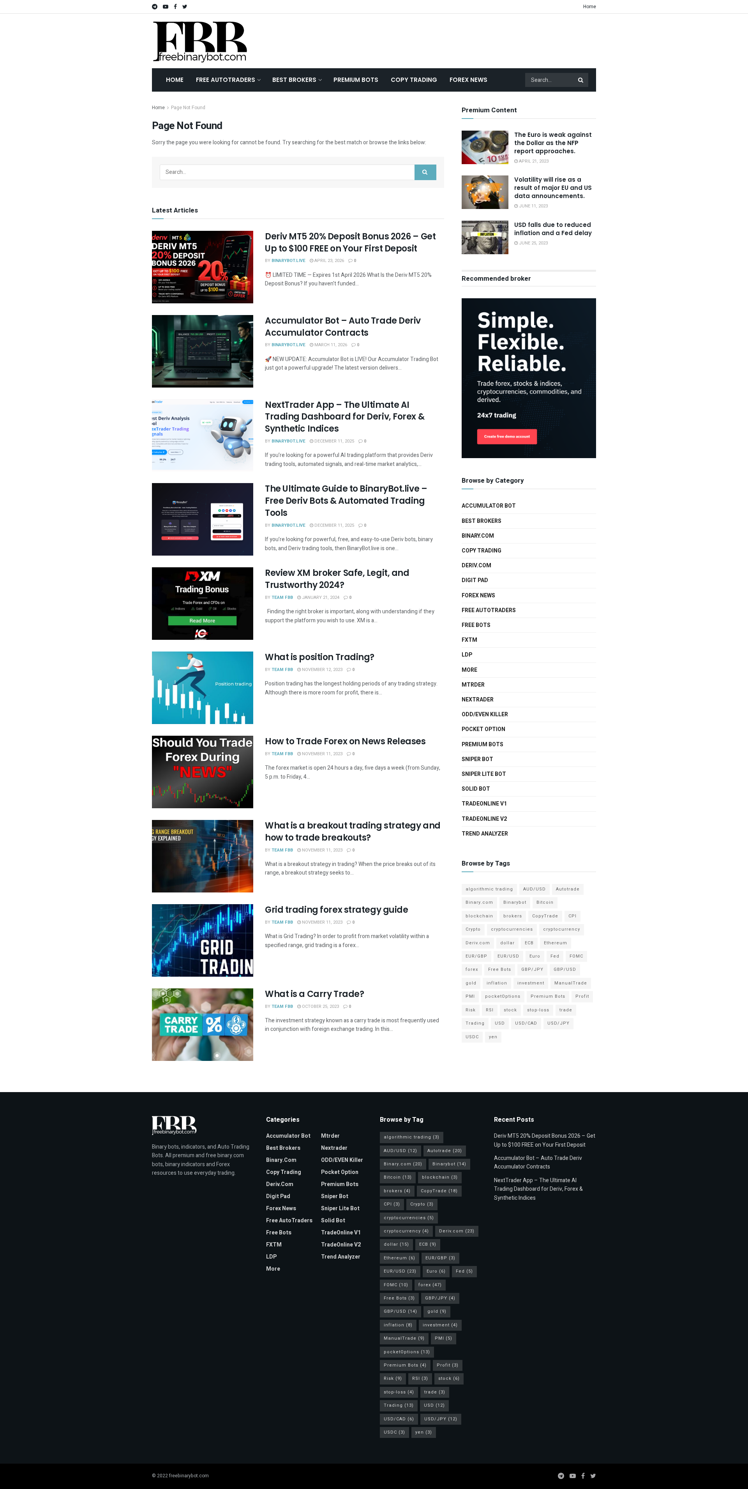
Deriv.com (476, 565)
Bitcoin (545, 902)
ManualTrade (570, 983)
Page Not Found (188, 107)
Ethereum (555, 943)
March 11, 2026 (330, 345)
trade (565, 1010)
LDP (467, 655)
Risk (471, 1010)
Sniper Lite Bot (484, 774)
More (469, 670)
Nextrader (478, 700)
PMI (470, 996)
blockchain (479, 916)
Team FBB (282, 597)
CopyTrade (545, 916)
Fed (554, 956)
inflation (497, 983)
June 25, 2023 (533, 243)
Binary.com (478, 536)
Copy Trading (414, 80)
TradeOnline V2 (484, 819)
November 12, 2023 (321, 669)
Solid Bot (476, 789)
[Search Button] (581, 80)
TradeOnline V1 (484, 804)
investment (530, 983)
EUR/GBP (476, 956)
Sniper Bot (477, 759)
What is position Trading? (319, 657)
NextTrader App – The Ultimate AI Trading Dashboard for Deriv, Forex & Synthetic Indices (344, 417)
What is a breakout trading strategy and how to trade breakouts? (353, 832)
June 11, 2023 (533, 206)
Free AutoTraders (225, 80)
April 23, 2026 (328, 260)
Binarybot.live (288, 260)
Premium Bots (355, 80)
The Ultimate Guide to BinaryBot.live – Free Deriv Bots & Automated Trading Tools (346, 501)
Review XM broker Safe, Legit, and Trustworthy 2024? (337, 579)
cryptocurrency (561, 929)
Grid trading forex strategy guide (336, 910)
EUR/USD (508, 956)
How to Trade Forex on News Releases (345, 741)
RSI (490, 1010)
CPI (572, 916)
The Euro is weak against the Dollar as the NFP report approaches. (553, 143)
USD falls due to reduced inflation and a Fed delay (553, 229)
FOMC (576, 956)
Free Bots (476, 625)
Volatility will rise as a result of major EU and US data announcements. (553, 187)
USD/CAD (526, 1023)
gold (471, 983)
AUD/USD (534, 889)
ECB (529, 943)
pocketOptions (502, 996)
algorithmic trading (489, 889)
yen (493, 1037)
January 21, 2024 (320, 597)
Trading (475, 1023)
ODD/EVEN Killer (485, 714)
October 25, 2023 (320, 1006)
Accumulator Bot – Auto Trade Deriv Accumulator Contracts (343, 327)
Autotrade (568, 889)
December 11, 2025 (333, 441)
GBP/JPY (532, 969)
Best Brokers (294, 80)
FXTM (469, 640)
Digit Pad (475, 580)
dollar (507, 943)
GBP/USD (565, 969)
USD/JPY (558, 1023)
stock (510, 1010)
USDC (472, 1037)
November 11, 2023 (321, 754)
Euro (534, 956)
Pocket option (483, 729)
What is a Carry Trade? (314, 994)
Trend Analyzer (485, 834)
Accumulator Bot (489, 506)
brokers (512, 916)
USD (500, 1023)
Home (589, 6)
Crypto (473, 929)
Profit (582, 996)
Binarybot (514, 902)
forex (472, 969)
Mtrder (473, 685)
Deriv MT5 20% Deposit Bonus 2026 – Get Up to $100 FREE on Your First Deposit (350, 242)
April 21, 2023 (533, 161)
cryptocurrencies (512, 929)
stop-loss (538, 1010)
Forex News (468, 80)
